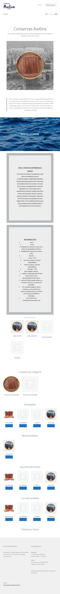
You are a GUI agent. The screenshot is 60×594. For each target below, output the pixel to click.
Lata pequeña (47, 337)
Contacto (40, 5)
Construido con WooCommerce (11, 585)
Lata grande (17, 335)
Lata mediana (32, 335)
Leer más (9, 425)
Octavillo (17, 357)
